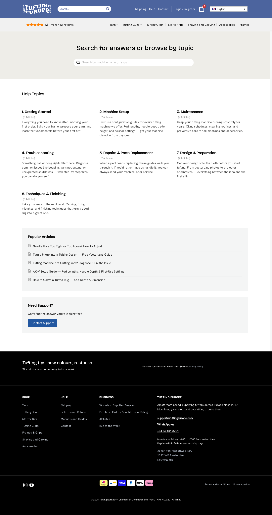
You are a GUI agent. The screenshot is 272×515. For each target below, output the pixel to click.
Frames (244, 24)
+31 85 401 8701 (168, 431)
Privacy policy (241, 484)
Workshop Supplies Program (117, 405)
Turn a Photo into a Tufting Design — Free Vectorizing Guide (72, 255)
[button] (185, 9)
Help (152, 9)
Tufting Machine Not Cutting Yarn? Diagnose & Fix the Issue (72, 263)
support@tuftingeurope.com (175, 418)
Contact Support (42, 323)
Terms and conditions (217, 484)
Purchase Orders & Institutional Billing (123, 412)
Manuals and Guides (74, 419)
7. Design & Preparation (196, 153)
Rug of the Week (109, 426)
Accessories (227, 24)
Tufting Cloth (155, 24)
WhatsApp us (165, 424)
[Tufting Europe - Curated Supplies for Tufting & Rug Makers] (37, 9)
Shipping (140, 9)
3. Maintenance (190, 112)
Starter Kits (175, 24)
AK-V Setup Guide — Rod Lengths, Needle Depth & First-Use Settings (78, 272)
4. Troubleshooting (38, 153)
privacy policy (196, 366)
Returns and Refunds (74, 412)
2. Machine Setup (114, 112)
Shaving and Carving (201, 24)
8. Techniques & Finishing (44, 194)
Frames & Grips (32, 432)
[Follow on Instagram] (25, 485)
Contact (163, 9)
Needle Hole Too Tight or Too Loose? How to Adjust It (69, 246)
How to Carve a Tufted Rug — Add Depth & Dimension (69, 280)
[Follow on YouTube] (31, 485)
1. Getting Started (36, 112)
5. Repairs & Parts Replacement (126, 153)
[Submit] (107, 9)
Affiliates (104, 419)
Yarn (113, 24)
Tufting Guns (131, 24)
